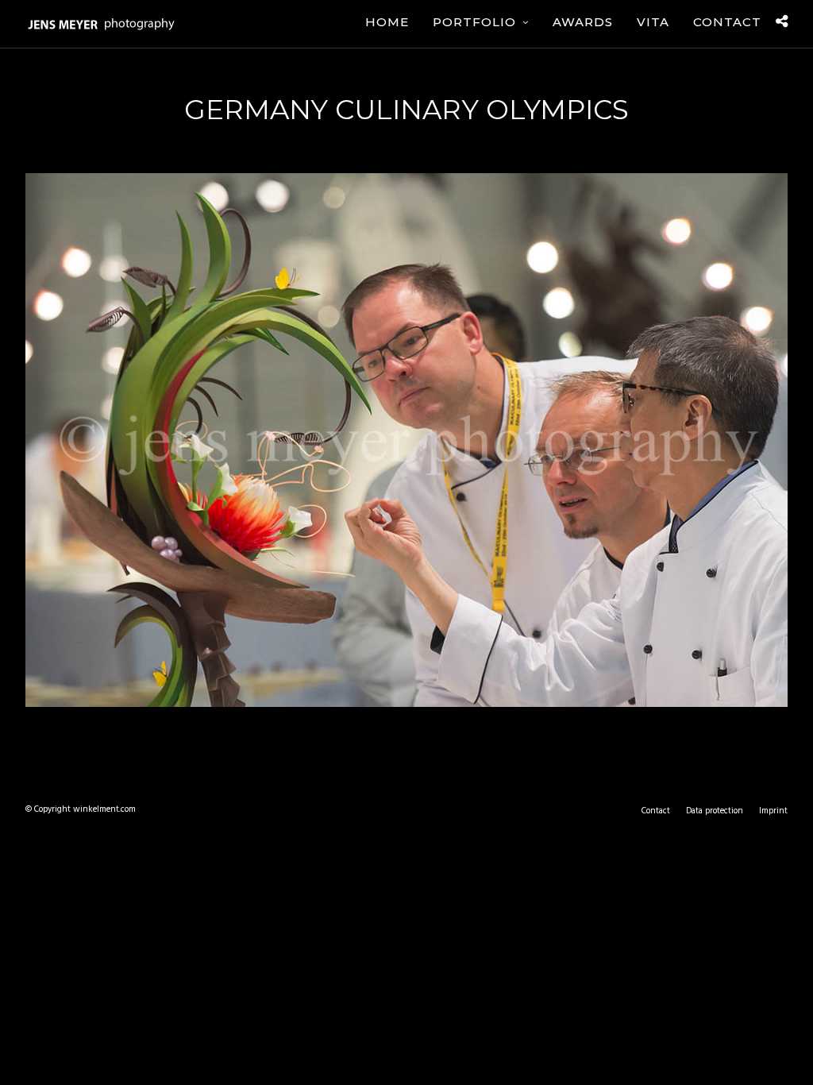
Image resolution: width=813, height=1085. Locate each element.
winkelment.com (104, 809)
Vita (653, 21)
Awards (583, 21)
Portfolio (474, 21)
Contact (727, 21)
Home (387, 21)
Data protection (714, 811)
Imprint (773, 811)
